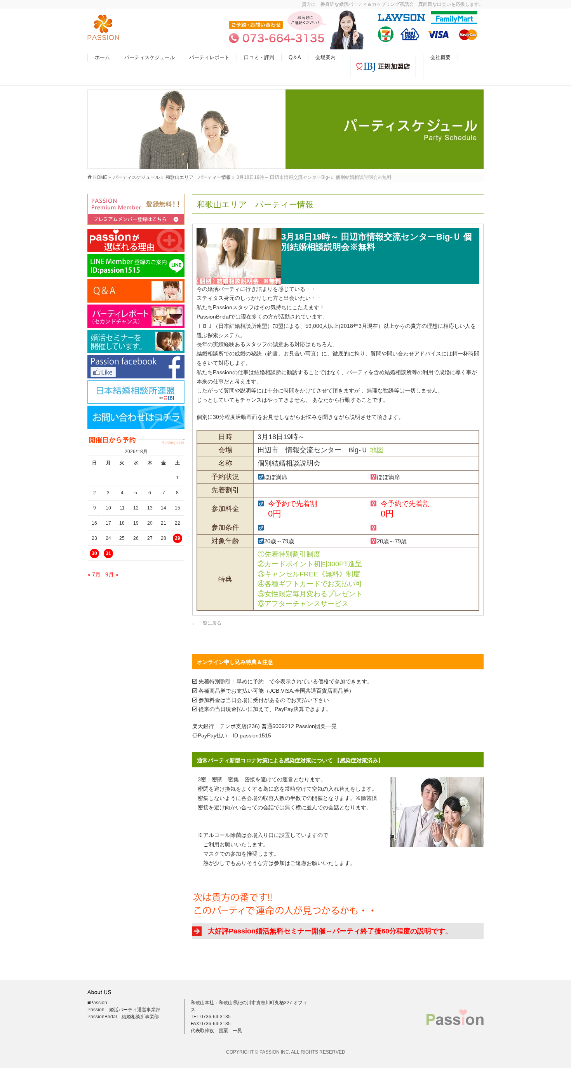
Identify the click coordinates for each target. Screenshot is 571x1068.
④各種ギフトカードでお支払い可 (310, 584)
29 (177, 538)
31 (108, 553)
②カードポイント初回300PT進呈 (310, 564)
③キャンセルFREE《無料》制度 (309, 574)
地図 (377, 450)
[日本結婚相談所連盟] (136, 392)
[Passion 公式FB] (136, 366)
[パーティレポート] (136, 316)
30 (94, 553)
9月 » (111, 574)
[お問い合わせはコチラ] (136, 417)
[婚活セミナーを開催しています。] (136, 341)
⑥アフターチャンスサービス (303, 604)
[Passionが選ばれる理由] (136, 240)
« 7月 (94, 574)
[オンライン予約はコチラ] (136, 209)
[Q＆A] (136, 291)
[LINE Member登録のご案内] (136, 265)
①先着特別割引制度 (289, 554)
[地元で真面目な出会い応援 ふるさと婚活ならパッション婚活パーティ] (103, 36)
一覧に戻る (206, 623)
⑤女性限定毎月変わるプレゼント (310, 594)
